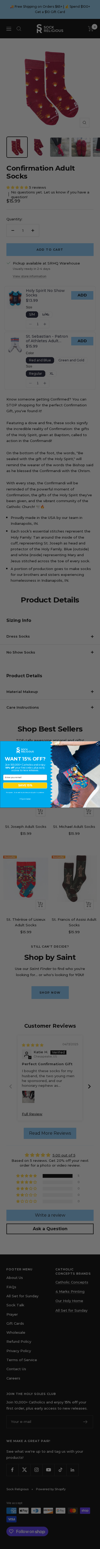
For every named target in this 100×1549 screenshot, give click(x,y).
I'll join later (25, 799)
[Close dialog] (97, 743)
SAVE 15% (25, 785)
